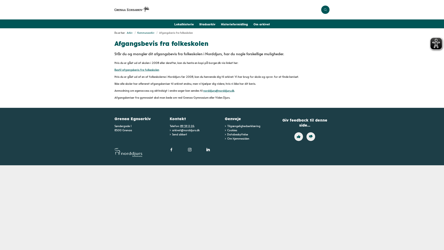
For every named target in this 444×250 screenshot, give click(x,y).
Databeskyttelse (237, 134)
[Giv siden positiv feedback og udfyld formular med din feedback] (298, 136)
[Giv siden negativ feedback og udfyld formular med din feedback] (310, 136)
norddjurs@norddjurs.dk (218, 90)
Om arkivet (261, 24)
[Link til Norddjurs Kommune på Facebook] (171, 152)
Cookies (232, 130)
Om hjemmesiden (238, 138)
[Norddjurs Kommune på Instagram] (189, 152)
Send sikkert (179, 134)
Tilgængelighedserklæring (243, 126)
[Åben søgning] (325, 10)
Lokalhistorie (184, 24)
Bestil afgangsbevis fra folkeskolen (136, 70)
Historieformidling (234, 24)
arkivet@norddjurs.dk (186, 130)
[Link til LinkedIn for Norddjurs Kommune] (208, 152)
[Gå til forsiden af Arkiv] (216, 10)
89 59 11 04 (187, 126)
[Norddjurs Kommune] (139, 152)
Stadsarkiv (207, 24)
